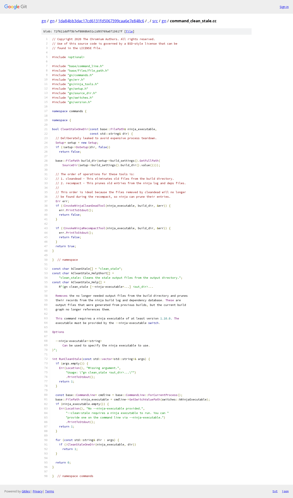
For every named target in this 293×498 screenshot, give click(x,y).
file (129, 31)
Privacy (37, 491)
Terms (49, 491)
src (155, 20)
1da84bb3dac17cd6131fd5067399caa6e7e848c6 (101, 20)
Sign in (284, 7)
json (285, 491)
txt (275, 491)
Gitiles (26, 491)
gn (43, 20)
